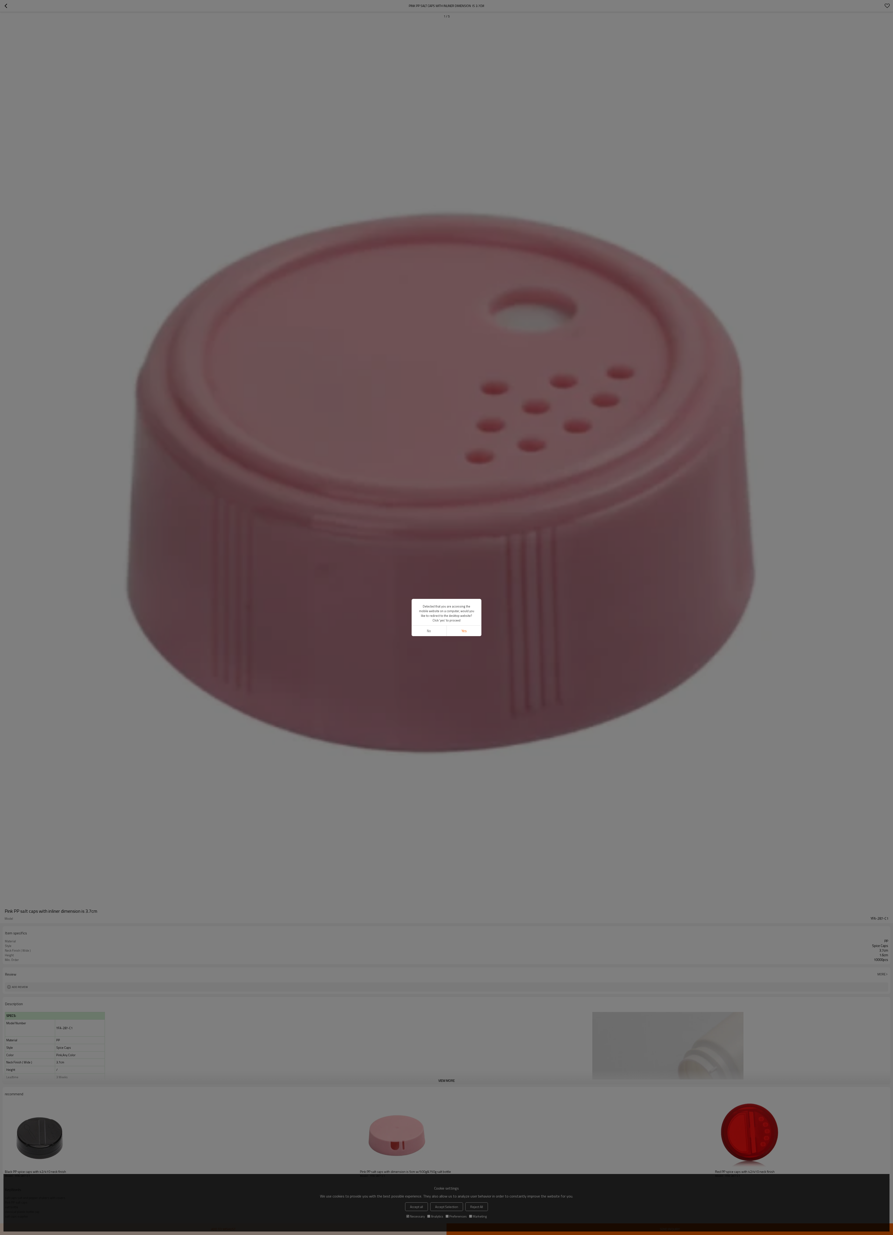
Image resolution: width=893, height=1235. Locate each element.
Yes (464, 631)
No (429, 631)
